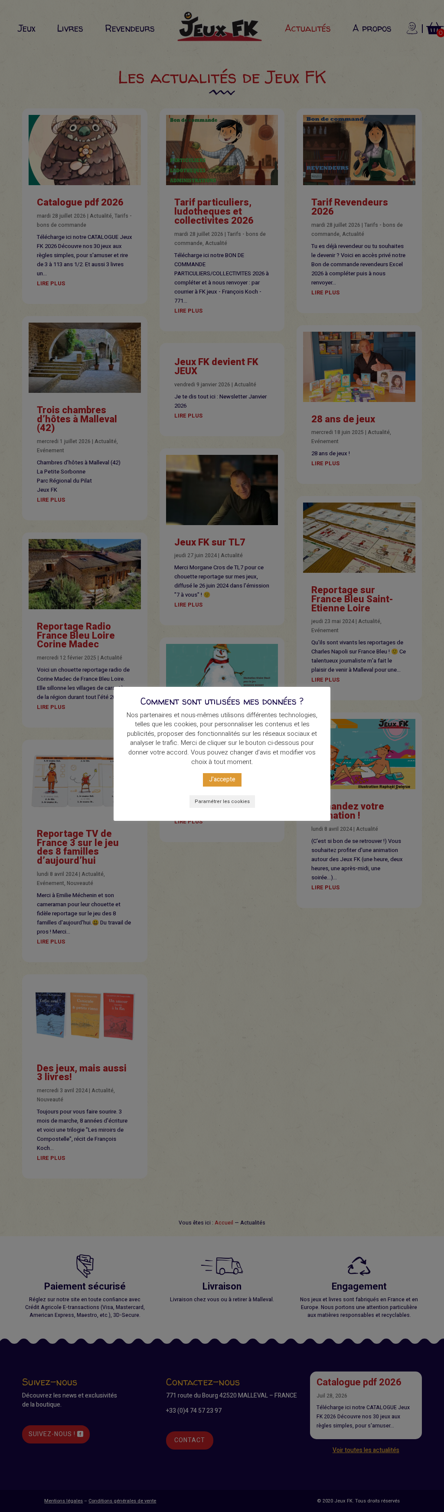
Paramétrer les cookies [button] (222, 801)
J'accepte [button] (222, 779)
